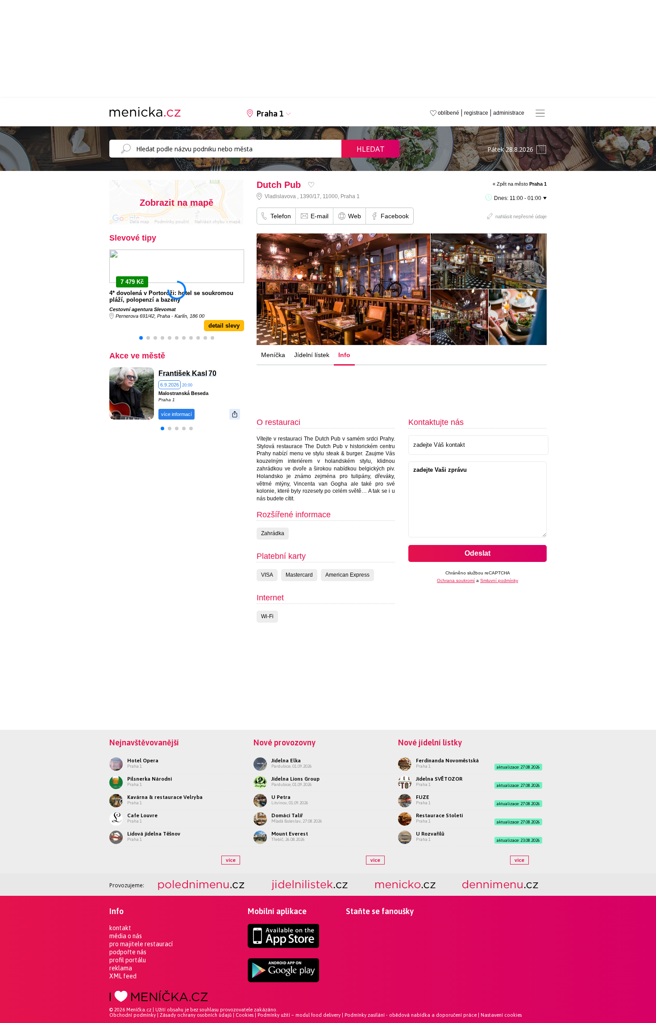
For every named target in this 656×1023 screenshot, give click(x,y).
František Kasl (182, 373)
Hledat (371, 149)
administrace (508, 113)
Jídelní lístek (311, 354)
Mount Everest (289, 834)
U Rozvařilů (430, 834)
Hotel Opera (142, 760)
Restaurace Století (439, 815)
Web (354, 216)
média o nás (125, 936)
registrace (476, 113)
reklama (120, 968)
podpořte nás (127, 952)
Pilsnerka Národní (149, 779)
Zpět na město (522, 184)
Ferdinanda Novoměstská (447, 760)
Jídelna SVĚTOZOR (439, 779)
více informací (176, 414)
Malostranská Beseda (183, 393)
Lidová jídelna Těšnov (153, 834)
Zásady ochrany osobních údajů (196, 1015)
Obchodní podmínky (132, 1015)
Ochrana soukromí (456, 580)
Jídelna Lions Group (295, 779)
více (231, 860)
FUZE (422, 797)
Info (344, 354)
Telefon (280, 216)
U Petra (281, 797)
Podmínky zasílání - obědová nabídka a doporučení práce (411, 1015)
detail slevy (224, 325)
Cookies (244, 1015)
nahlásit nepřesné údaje (521, 216)
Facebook (395, 216)
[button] (141, 338)
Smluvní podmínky (499, 580)
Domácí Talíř (287, 815)
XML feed (123, 976)
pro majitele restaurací (141, 944)
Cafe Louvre (142, 815)
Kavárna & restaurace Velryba (165, 797)
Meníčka (273, 354)
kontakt (120, 928)
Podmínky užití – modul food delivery (298, 1015)
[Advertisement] (396, 383)
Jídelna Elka (286, 760)
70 (212, 373)
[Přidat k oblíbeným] (311, 184)
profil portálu (127, 960)
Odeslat (477, 553)
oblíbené (448, 113)
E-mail (319, 216)
